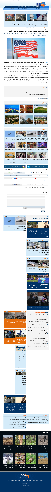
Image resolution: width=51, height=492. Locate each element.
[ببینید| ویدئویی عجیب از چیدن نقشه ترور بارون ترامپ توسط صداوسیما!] (20, 333)
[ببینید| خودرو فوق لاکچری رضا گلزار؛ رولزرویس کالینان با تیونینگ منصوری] (42, 134)
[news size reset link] (32, 27)
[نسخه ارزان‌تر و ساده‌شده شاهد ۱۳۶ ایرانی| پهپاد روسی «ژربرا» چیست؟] (10, 155)
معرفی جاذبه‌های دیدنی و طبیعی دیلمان (41, 114)
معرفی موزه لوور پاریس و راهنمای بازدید (26, 124)
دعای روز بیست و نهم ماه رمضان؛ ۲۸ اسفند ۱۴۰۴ (17, 419)
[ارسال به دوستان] (27, 27)
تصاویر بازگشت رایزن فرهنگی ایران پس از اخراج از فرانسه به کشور (38, 308)
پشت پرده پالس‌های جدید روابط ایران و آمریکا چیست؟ (37, 94)
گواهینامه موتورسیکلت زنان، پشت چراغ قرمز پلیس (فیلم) (43, 23)
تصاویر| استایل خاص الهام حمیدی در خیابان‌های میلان (32, 150)
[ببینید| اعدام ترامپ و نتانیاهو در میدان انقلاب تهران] (9, 334)
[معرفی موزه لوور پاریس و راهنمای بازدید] (26, 119)
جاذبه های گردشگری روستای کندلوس (12, 124)
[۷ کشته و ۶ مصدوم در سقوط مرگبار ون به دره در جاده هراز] (43, 264)
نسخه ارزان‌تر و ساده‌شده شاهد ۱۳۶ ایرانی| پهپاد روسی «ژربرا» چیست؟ (10, 161)
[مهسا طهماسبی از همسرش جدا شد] (42, 155)
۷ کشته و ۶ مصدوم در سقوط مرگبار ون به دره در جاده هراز (44, 270)
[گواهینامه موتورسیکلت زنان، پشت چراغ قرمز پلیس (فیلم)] (42, 17)
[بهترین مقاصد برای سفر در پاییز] (26, 108)
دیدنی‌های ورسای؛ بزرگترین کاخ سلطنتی (41, 124)
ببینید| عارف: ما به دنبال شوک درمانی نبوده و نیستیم (39, 317)
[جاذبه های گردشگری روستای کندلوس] (12, 119)
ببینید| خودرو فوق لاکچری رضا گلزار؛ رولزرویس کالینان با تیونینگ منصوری (43, 140)
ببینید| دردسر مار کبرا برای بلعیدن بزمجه (21, 448)
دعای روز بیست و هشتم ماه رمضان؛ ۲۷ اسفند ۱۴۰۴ (17, 421)
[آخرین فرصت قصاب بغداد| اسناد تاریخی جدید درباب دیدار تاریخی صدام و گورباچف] (20, 315)
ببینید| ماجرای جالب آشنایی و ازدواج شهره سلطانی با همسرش (38, 328)
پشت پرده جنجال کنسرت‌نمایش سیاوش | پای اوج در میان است (21, 23)
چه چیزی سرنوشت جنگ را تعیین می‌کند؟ (10, 23)
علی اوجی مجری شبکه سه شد (43, 149)
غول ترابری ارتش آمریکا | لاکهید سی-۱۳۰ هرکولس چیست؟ (32, 140)
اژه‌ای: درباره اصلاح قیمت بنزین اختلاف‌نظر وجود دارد (39, 326)
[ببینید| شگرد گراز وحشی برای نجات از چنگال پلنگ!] (31, 440)
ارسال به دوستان (35, 172)
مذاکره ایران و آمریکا (41, 98)
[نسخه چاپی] (26, 27)
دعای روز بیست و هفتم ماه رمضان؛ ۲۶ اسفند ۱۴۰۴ (17, 422)
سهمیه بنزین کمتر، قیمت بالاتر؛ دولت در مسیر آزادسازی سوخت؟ (38, 341)
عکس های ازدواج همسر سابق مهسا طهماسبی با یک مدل (10, 150)
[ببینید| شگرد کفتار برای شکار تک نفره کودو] (8, 458)
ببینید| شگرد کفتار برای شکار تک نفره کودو (8, 466)
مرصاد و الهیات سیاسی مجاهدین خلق (11, 321)
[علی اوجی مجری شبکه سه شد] (42, 145)
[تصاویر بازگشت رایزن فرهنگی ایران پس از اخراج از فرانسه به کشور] (38, 299)
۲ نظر (43, 29)
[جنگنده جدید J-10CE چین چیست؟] (10, 134)
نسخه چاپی (29, 172)
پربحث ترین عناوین (38, 312)
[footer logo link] (24, 476)
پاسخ (6, 178)
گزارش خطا (45, 169)
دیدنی (46, 291)
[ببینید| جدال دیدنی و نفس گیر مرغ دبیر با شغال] (43, 440)
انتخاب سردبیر (43, 221)
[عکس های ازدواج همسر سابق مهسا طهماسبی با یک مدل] (10, 145)
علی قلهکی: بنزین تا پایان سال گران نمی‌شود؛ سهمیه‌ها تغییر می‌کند (37, 422)
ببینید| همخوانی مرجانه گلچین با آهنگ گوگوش (40, 338)
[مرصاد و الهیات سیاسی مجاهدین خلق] (9, 315)
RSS (9, 480)
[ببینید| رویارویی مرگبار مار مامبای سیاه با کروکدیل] (43, 458)
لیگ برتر (44, 274)
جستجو (30, 480)
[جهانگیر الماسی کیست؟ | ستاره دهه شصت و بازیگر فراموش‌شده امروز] (31, 17)
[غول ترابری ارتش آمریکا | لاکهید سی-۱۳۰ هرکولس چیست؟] (31, 134)
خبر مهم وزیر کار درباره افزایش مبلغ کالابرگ (40, 345)
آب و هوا (16, 0)
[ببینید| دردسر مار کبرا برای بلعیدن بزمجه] (20, 440)
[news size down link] (30, 27)
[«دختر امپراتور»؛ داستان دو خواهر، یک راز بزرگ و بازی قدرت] (21, 155)
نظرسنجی (9, 0)
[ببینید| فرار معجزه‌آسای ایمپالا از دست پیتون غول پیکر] (31, 458)
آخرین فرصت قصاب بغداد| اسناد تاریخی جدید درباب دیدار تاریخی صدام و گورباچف (21, 323)
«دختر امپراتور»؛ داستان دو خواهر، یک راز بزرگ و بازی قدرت (21, 161)
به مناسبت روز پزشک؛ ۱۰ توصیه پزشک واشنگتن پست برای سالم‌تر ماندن (18, 360)
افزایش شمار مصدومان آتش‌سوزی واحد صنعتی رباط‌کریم (23, 380)
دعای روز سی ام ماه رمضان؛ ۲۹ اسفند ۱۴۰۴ (18, 417)
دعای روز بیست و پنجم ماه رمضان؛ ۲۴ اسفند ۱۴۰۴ (17, 426)
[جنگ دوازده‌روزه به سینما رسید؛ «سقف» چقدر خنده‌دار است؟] (21, 134)
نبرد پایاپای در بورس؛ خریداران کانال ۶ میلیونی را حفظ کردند (44, 252)
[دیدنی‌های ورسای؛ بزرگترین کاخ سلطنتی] (41, 119)
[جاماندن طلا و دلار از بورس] (32, 245)
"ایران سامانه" (23, 485)
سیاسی (47, 28)
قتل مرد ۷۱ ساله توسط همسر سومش (33, 269)
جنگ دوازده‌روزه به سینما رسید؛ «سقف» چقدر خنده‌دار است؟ (21, 140)
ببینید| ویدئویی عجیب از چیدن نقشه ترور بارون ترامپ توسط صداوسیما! (21, 340)
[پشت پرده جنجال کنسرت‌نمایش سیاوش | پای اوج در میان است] (21, 17)
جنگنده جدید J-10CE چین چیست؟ (10, 139)
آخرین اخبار (46, 312)
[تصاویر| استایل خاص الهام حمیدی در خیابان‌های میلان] (31, 145)
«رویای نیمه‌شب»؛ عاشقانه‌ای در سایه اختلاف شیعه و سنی (21, 150)
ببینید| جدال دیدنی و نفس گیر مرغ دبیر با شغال (44, 449)
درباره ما (23, 0)
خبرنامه (16, 480)
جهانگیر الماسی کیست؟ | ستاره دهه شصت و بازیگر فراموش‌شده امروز (32, 24)
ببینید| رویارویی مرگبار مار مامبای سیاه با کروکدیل (43, 466)
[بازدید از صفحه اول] (47, 172)
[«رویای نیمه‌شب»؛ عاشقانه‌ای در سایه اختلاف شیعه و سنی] (21, 145)
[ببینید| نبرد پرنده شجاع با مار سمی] (20, 458)
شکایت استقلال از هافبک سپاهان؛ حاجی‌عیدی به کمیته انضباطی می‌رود (33, 285)
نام (46, 194)
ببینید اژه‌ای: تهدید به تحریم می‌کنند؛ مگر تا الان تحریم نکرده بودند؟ (38, 347)
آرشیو (18, 0)
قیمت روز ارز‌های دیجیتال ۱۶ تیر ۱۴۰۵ (18, 380)
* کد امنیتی (46, 208)
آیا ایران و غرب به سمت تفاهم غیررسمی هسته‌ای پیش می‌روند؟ (35, 92)
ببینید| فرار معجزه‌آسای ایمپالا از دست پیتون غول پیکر (31, 467)
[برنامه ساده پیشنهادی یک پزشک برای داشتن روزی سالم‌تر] (23, 349)
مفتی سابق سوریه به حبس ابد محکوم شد (40, 343)
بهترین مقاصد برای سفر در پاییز (28, 114)
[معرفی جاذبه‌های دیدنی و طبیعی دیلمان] (41, 108)
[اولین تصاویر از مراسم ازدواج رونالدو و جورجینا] (31, 155)
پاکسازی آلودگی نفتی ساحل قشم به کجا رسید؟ (40, 336)
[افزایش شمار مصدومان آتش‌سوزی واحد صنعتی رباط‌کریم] (23, 373)
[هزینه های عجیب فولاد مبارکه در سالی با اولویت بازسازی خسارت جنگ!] (32, 225)
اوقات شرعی (12, 0)
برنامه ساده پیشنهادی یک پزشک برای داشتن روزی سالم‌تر (24, 357)
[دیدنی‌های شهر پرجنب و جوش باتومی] (12, 108)
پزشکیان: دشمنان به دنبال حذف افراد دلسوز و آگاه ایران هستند (38, 334)
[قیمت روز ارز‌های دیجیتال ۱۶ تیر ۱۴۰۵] (18, 373)
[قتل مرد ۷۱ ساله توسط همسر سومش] (32, 263)
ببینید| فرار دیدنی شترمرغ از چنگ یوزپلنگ (8, 448)
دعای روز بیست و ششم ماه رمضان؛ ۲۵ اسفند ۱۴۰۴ (17, 424)
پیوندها (21, 0)
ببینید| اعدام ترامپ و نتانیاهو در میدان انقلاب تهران (10, 340)
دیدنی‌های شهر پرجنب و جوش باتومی (12, 114)
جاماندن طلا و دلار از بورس (33, 250)
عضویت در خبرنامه (19, 172)
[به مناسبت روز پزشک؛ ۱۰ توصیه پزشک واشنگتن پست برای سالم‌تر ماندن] (18, 349)
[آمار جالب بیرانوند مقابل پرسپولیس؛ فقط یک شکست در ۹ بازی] (43, 279)
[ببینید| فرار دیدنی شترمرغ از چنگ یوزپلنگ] (8, 440)
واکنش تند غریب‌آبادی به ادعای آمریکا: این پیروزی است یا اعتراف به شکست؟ (37, 420)
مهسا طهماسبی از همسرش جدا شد (42, 160)
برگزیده (44, 28)
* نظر (46, 199)
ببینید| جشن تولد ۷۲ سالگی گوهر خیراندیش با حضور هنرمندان (38, 315)
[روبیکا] (15, 166)
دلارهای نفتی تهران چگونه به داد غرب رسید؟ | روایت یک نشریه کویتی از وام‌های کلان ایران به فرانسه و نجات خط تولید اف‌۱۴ (10, 407)
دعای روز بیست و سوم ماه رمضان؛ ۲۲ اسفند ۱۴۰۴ (17, 427)
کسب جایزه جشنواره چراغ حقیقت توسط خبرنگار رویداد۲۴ (38, 324)
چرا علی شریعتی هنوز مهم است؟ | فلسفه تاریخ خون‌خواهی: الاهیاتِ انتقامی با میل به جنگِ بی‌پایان (43, 233)
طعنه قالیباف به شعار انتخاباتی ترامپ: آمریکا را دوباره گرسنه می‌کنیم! (38, 322)
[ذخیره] (29, 27)
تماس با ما (26, 0)
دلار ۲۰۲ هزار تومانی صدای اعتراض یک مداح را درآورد (39, 417)
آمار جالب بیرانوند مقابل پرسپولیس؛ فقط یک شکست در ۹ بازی (43, 286)
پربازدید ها (42, 312)
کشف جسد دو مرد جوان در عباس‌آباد (41, 319)
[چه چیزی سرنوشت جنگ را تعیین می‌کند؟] (10, 17)
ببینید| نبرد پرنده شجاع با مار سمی (20, 466)
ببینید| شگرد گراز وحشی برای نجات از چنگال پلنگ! (31, 449)
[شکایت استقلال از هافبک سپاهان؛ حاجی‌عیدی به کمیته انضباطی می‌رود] (32, 278)
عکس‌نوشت (22, 311)
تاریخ (23, 396)
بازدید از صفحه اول (43, 172)
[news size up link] (33, 27)
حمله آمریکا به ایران (37, 218)
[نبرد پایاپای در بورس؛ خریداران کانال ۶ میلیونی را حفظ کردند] (43, 245)
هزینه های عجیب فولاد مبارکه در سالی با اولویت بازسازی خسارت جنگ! (33, 232)
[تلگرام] (37, 166)
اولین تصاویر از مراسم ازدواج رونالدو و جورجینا (32, 160)
